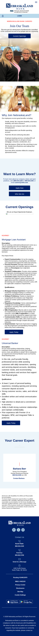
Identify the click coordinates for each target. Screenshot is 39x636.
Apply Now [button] (19, 188)
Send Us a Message (19, 562)
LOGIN (19, 16)
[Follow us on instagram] (23, 530)
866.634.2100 (19, 546)
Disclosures (20, 588)
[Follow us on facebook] (14, 530)
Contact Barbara (18, 478)
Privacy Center (20, 585)
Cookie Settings (20, 595)
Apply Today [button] (13, 332)
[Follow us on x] (19, 530)
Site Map (20, 591)
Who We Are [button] (19, 194)
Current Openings (19, 36)
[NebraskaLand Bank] (19, 523)
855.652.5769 (19, 555)
